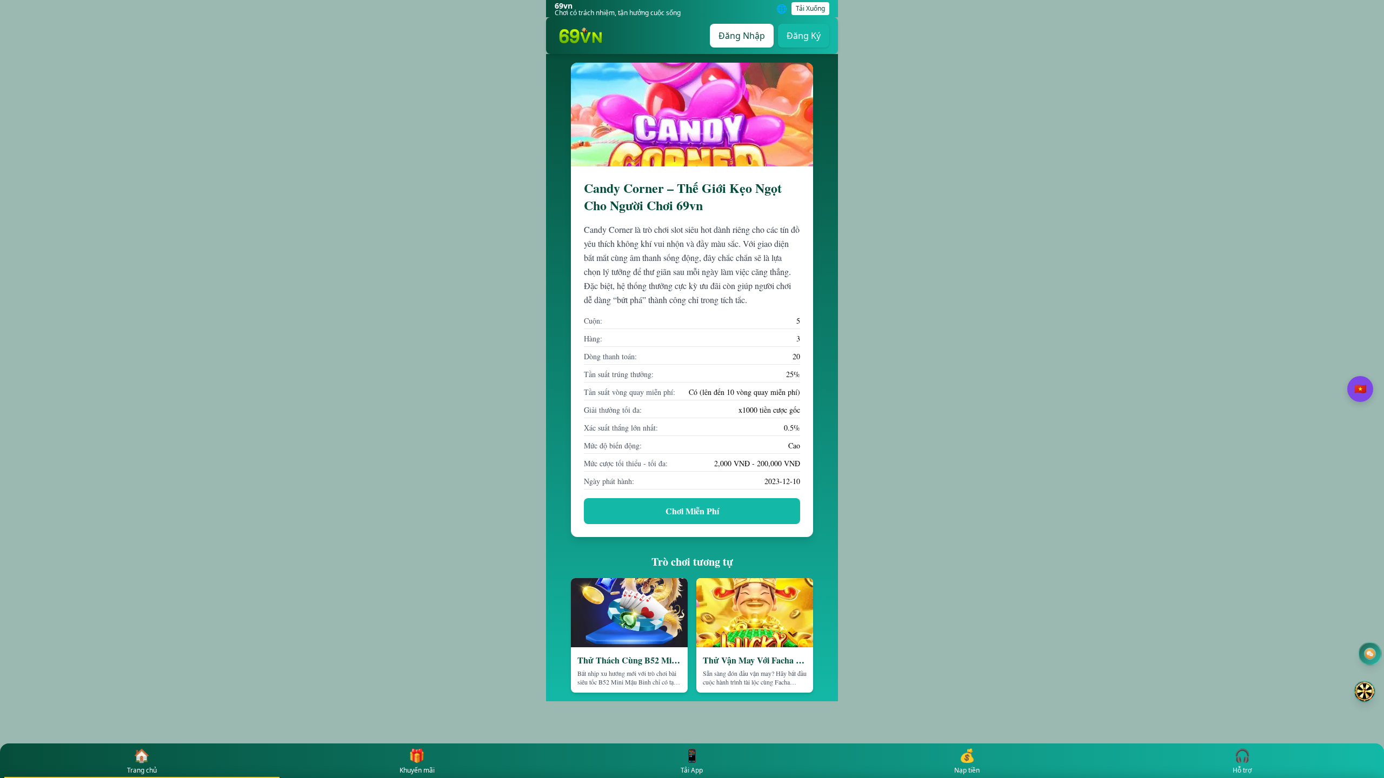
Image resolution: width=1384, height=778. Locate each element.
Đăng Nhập (741, 36)
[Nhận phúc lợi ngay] (1364, 691)
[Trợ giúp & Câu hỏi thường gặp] (1369, 654)
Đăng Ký (804, 36)
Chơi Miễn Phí (692, 511)
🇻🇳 (1360, 389)
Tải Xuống (810, 8)
